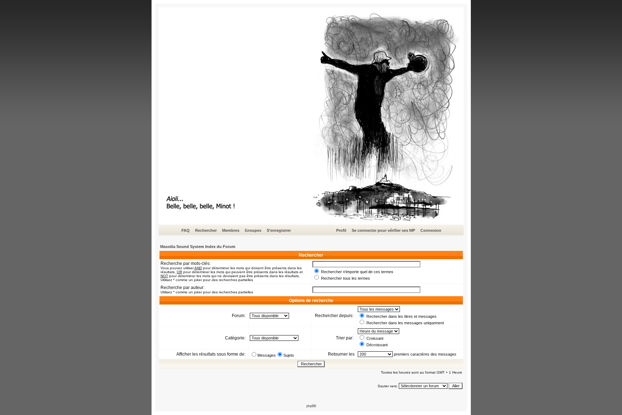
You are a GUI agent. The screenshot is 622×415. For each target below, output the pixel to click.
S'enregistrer (279, 230)
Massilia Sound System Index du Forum (197, 246)
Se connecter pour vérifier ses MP (383, 230)
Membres (230, 230)
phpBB (311, 406)
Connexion (430, 230)
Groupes (253, 230)
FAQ (185, 230)
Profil (341, 230)
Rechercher (206, 230)
